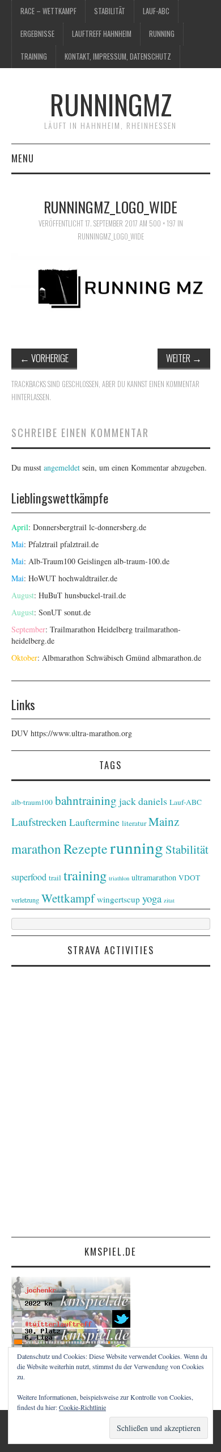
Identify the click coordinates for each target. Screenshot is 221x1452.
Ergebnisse (37, 33)
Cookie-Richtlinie (82, 1407)
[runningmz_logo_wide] (110, 291)
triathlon (119, 878)
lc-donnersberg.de (117, 527)
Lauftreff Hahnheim (101, 33)
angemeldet (62, 467)
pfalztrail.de (79, 544)
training (33, 56)
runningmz (111, 104)
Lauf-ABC (156, 11)
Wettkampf (68, 898)
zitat (169, 900)
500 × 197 (162, 223)
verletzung (25, 899)
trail (55, 877)
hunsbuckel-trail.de (95, 595)
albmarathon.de (176, 657)
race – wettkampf (48, 11)
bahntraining (86, 800)
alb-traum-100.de (141, 561)
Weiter (184, 358)
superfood (28, 877)
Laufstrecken (39, 822)
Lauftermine (94, 822)
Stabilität (109, 11)
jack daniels (143, 801)
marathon (36, 848)
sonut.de (77, 612)
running (162, 33)
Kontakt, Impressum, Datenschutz (118, 56)
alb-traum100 (32, 802)
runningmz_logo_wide (111, 236)
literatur (134, 823)
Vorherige (44, 358)
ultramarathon (153, 877)
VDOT (189, 877)
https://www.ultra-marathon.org (81, 733)
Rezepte (85, 849)
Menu (22, 158)
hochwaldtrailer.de (87, 578)
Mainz (163, 821)
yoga (152, 898)
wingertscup (118, 899)
